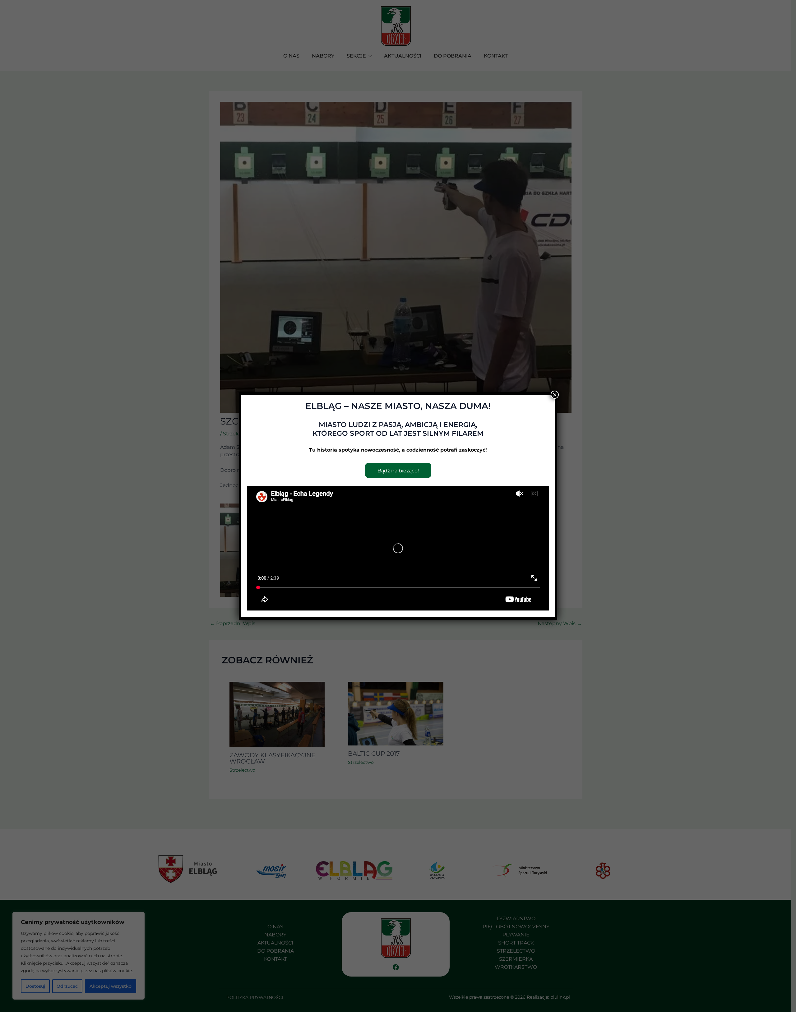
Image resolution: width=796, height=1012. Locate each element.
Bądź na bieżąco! (398, 471)
